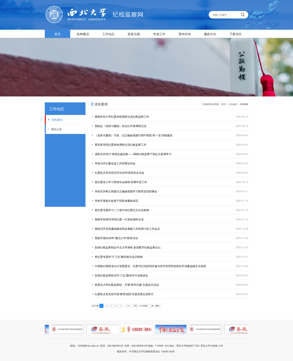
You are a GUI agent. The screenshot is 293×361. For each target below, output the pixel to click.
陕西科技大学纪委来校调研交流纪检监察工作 (122, 117)
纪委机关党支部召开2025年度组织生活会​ (119, 173)
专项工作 (159, 34)
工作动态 (108, 34)
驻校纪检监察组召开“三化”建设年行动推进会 (121, 275)
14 (128, 306)
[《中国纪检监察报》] (168, 329)
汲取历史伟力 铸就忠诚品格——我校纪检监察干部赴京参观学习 (133, 154)
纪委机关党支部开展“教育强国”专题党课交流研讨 (124, 294)
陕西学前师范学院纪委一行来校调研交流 (119, 219)
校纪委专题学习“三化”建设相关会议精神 (119, 257)
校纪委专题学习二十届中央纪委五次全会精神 (122, 210)
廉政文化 (210, 34)
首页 (57, 34)
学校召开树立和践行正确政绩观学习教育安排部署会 (126, 191)
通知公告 (56, 129)
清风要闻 (57, 120)
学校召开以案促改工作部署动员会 (115, 163)
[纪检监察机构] (94, 14)
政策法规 (134, 34)
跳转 (157, 306)
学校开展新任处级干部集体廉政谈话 (116, 201)
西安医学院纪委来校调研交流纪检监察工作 (120, 145)
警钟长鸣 (185, 34)
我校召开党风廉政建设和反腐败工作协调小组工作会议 (127, 229)
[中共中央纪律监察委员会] (65, 329)
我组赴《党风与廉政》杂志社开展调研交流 (120, 126)
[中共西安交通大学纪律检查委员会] (133, 329)
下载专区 (235, 34)
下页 (135, 306)
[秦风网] (99, 329)
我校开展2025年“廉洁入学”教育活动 (116, 238)
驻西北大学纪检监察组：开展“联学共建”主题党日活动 (127, 285)
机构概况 (83, 34)
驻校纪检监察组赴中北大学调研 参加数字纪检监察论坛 (128, 247)
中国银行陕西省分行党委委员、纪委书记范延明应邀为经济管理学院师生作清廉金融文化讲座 (150, 266)
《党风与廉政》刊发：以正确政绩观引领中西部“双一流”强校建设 (133, 135)
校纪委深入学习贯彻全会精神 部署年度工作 (121, 182)
